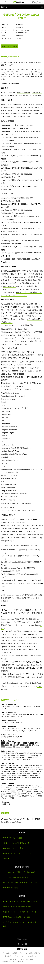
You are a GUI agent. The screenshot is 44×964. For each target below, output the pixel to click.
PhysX (3, 613)
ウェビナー (7, 877)
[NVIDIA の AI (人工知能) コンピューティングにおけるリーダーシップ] (18, 2)
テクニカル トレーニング (27, 912)
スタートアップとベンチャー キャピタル (17, 907)
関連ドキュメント (9, 912)
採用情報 (6, 859)
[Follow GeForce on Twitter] (22, 944)
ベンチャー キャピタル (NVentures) (16, 843)
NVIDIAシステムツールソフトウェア (14, 674)
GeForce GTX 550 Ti (14, 95)
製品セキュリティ (16, 959)
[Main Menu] (2, 2)
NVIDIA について (9, 838)
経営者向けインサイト (29, 901)
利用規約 (8, 956)
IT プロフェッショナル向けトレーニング (17, 917)
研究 (21, 848)
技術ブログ (31, 872)
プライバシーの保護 (9, 953)
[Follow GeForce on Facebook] (18, 944)
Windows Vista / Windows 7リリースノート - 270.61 (20, 819)
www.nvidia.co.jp (18, 277)
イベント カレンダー (10, 883)
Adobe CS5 (5, 619)
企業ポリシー (33, 956)
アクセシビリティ (19, 956)
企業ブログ (20, 872)
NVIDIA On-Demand (10, 888)
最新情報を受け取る (20, 877)
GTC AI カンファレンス (28, 883)
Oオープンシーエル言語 (19, 647)
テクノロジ (27, 853)
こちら (6, 640)
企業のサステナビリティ (11, 853)
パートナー (14, 901)
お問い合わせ (29, 959)
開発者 (5, 901)
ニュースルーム (8, 872)
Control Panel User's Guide (11, 822)
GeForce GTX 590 (23, 92)
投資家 (19, 838)
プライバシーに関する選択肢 (29, 953)
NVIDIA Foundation (10, 848)
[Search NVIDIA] (6, 2)
